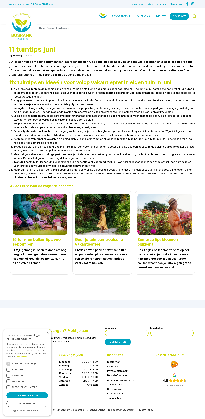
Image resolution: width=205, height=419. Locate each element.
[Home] (103, 15)
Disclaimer (113, 361)
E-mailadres (156, 328)
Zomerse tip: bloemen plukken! (157, 241)
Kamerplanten (115, 393)
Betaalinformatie (117, 375)
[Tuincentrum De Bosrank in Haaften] (21, 26)
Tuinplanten (114, 397)
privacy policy (61, 341)
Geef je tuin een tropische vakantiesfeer (99, 241)
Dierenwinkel (114, 388)
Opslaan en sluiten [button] (27, 395)
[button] (27, 411)
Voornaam (110, 328)
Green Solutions (95, 409)
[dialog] (27, 372)
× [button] (47, 333)
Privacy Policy (145, 409)
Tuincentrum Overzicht (121, 409)
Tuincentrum (114, 384)
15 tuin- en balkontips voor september (37, 241)
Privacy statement (117, 371)
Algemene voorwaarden (121, 380)
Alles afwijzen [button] (27, 403)
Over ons (112, 366)
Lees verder (21, 356)
